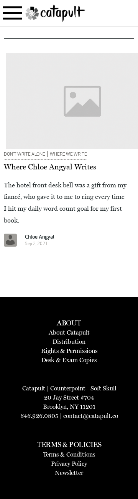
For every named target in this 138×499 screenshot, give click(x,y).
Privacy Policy (69, 463)
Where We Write (68, 154)
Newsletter (69, 472)
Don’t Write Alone (24, 154)
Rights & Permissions (69, 350)
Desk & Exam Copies (69, 360)
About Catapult (69, 332)
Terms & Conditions (69, 454)
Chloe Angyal (39, 237)
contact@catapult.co (90, 415)
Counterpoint (67, 388)
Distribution (69, 341)
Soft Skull (103, 388)
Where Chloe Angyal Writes (50, 166)
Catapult (33, 388)
